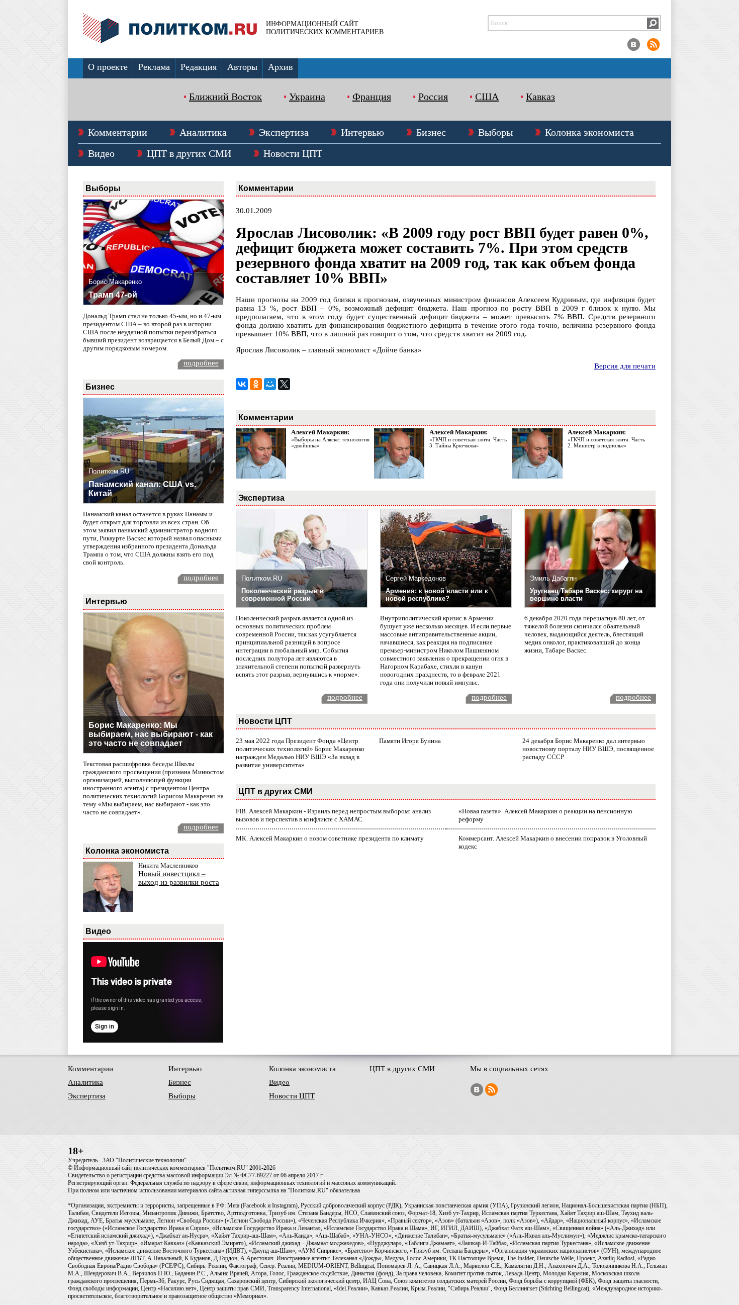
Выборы (495, 132)
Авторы (242, 67)
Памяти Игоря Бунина (410, 740)
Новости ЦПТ (292, 153)
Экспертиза (284, 132)
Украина (307, 96)
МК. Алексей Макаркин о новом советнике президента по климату (330, 838)
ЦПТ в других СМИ (189, 153)
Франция (371, 96)
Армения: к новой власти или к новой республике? (437, 594)
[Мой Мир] (270, 384)
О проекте (108, 67)
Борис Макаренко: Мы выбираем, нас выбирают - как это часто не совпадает (150, 734)
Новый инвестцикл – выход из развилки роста (178, 878)
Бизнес (431, 132)
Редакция (198, 67)
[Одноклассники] (256, 384)
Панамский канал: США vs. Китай (142, 489)
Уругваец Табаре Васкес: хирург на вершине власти (586, 594)
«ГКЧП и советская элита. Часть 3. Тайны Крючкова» (468, 442)
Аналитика (203, 132)
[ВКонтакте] (242, 384)
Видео (101, 153)
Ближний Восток (225, 96)
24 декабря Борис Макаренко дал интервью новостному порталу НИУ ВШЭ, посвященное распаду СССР (588, 749)
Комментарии (117, 132)
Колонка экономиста (589, 132)
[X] (284, 384)
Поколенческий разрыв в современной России (282, 594)
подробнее (201, 363)
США (487, 96)
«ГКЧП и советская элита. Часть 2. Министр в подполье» (606, 442)
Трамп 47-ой (112, 295)
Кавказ (540, 96)
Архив (280, 67)
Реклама (154, 67)
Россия (433, 96)
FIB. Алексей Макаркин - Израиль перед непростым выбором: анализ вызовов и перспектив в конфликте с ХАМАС (333, 815)
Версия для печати (625, 366)
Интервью (362, 132)
